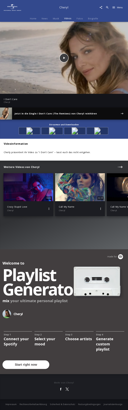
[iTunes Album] (98, 131)
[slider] (51, 89)
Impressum (11, 404)
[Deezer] (75, 131)
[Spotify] (52, 131)
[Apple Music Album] (30, 131)
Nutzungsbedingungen (89, 404)
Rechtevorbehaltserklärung (33, 404)
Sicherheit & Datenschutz (62, 404)
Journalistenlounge (113, 404)
